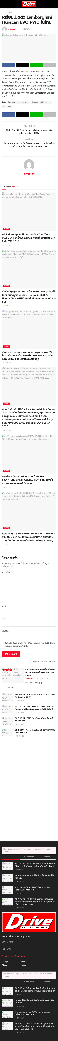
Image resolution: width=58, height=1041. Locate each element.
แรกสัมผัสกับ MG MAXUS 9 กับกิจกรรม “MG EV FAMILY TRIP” (35, 696)
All (30, 662)
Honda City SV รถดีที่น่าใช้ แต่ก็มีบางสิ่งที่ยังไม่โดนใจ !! (34, 877)
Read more (9, 688)
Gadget (52, 662)
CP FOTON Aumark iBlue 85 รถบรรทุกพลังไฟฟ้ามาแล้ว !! (35, 731)
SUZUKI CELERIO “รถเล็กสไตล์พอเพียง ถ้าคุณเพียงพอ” (34, 719)
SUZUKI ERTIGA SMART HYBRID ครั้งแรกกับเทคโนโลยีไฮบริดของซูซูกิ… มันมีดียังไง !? (34, 708)
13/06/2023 (20, 701)
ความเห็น (7, 572)
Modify (44, 662)
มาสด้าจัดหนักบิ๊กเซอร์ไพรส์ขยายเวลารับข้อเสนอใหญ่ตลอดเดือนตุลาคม (40, 672)
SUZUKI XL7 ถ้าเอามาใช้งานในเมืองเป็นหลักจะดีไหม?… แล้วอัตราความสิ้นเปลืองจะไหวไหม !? (35, 865)
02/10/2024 (40, 679)
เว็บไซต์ (5, 631)
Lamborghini (23, 102)
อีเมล (5, 618)
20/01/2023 (20, 712)
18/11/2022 (20, 736)
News (11, 12)
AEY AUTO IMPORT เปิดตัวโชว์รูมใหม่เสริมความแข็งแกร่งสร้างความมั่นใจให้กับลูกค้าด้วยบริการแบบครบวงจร (35, 902)
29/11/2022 (20, 724)
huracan (11, 102)
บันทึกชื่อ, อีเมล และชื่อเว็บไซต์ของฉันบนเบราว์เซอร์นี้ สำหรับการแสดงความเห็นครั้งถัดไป (30, 644)
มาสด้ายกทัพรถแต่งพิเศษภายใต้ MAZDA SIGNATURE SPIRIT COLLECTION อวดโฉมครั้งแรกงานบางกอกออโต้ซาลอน (27, 480)
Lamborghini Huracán (41, 102)
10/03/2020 (26, 29)
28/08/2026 (7, 245)
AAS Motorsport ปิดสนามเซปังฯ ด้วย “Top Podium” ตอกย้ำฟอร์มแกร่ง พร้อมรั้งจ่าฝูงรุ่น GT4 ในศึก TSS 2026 (29, 238)
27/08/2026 (7, 363)
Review (36, 662)
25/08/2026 (7, 544)
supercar (7, 106)
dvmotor (13, 29)
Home (4, 12)
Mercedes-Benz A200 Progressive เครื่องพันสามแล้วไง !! (32, 888)
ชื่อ (4, 606)
